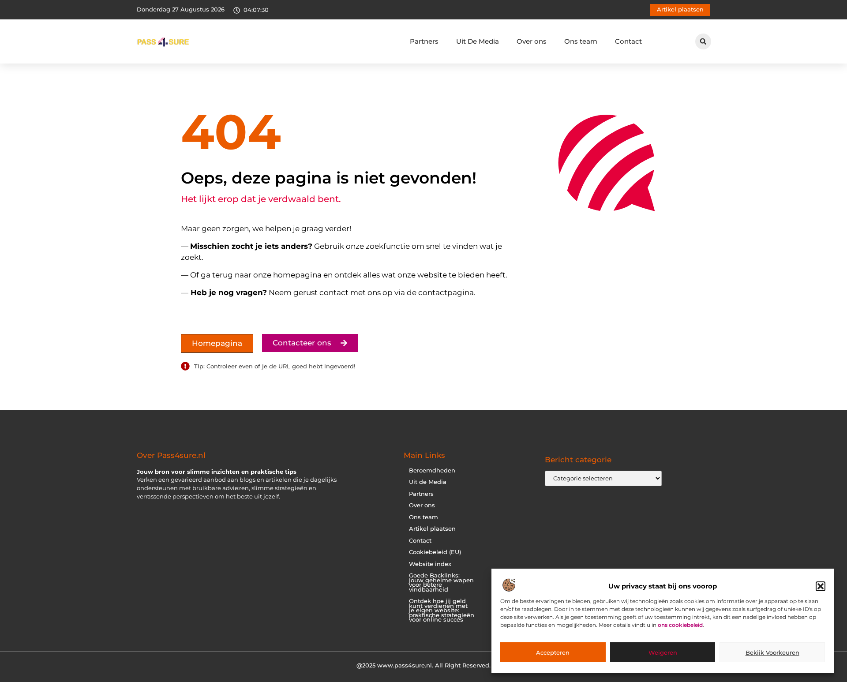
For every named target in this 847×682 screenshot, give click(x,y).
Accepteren (553, 652)
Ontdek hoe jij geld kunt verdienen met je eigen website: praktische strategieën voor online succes (441, 610)
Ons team (580, 41)
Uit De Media (477, 41)
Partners (424, 41)
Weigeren (662, 652)
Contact (628, 41)
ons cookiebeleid (680, 625)
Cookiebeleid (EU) (435, 552)
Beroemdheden (432, 470)
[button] (820, 586)
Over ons (532, 41)
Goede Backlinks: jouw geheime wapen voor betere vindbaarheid (441, 582)
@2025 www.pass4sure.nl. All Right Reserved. (423, 665)
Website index (430, 564)
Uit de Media (427, 482)
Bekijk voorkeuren (772, 652)
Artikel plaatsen (432, 528)
